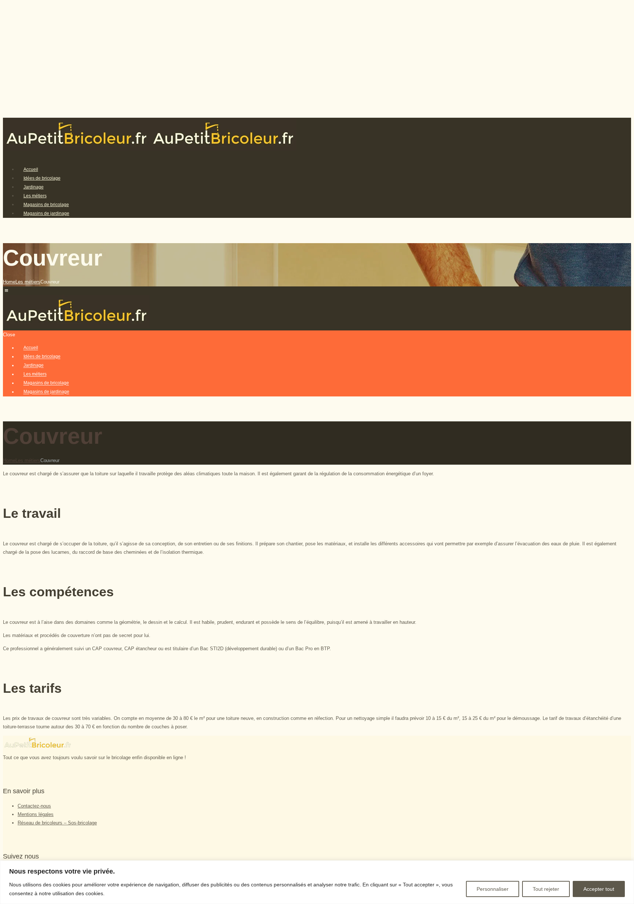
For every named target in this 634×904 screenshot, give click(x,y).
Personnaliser (493, 889)
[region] (317, 882)
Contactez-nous (34, 806)
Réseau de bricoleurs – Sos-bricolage (57, 823)
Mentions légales (36, 814)
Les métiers (27, 282)
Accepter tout (598, 889)
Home (9, 282)
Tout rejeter (546, 889)
